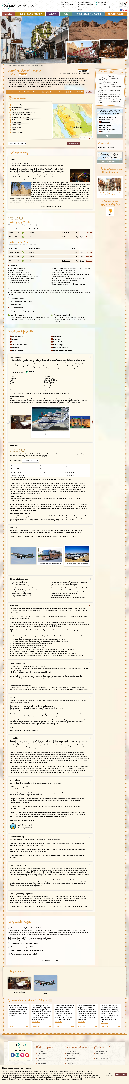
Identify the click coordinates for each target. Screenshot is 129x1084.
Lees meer (42, 319)
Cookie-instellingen (109, 1074)
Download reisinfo (73, 143)
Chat (23, 1050)
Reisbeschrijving (13, 91)
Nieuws (40, 1056)
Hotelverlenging (58, 345)
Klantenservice (42, 1058)
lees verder (36, 1021)
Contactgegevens (83, 7)
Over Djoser (63, 7)
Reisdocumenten (18, 350)
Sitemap (69, 1061)
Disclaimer (70, 1063)
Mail (19, 1050)
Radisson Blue (49, 378)
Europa (52, 14)
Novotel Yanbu (49, 388)
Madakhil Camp (49, 384)
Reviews (80, 91)
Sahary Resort (49, 382)
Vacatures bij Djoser (43, 1061)
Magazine (98, 1056)
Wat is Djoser (44, 1047)
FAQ (59, 91)
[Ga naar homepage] (19, 6)
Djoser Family (64, 2)
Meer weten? (102, 1047)
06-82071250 (102, 4)
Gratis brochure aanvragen (106, 147)
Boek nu (89, 232)
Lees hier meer (70, 520)
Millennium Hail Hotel (51, 380)
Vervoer (15, 342)
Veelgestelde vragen (73, 1053)
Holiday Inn (47, 376)
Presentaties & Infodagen (85, 4)
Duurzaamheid (42, 1063)
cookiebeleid (78, 1079)
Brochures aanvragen (84, 2)
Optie (82, 237)
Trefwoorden (70, 1056)
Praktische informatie (46, 92)
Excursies (15, 347)
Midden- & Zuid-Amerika (30, 14)
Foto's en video (68, 92)
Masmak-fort (35, 184)
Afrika (8, 14)
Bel (16, 1050)
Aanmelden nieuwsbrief (102, 1058)
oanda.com (25, 702)
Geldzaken (57, 336)
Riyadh (47, 169)
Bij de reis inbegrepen (20, 345)
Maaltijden (56, 339)
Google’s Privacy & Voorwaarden (53, 1077)
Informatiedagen (100, 1053)
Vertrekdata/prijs (29, 91)
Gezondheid (57, 342)
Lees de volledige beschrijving (49, 206)
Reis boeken (89, 92)
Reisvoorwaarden (72, 1051)
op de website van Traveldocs (35, 689)
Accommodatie (17, 336)
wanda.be (30, 820)
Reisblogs (81, 9)
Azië (66, 14)
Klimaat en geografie (60, 347)
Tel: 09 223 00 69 (103, 2)
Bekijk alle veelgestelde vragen (50, 960)
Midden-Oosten (116, 14)
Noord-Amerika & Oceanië (88, 14)
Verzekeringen (71, 1058)
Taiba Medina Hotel (50, 386)
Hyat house (47, 390)
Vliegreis (15, 339)
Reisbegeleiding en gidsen (62, 350)
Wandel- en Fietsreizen (66, 4)
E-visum (14, 672)
